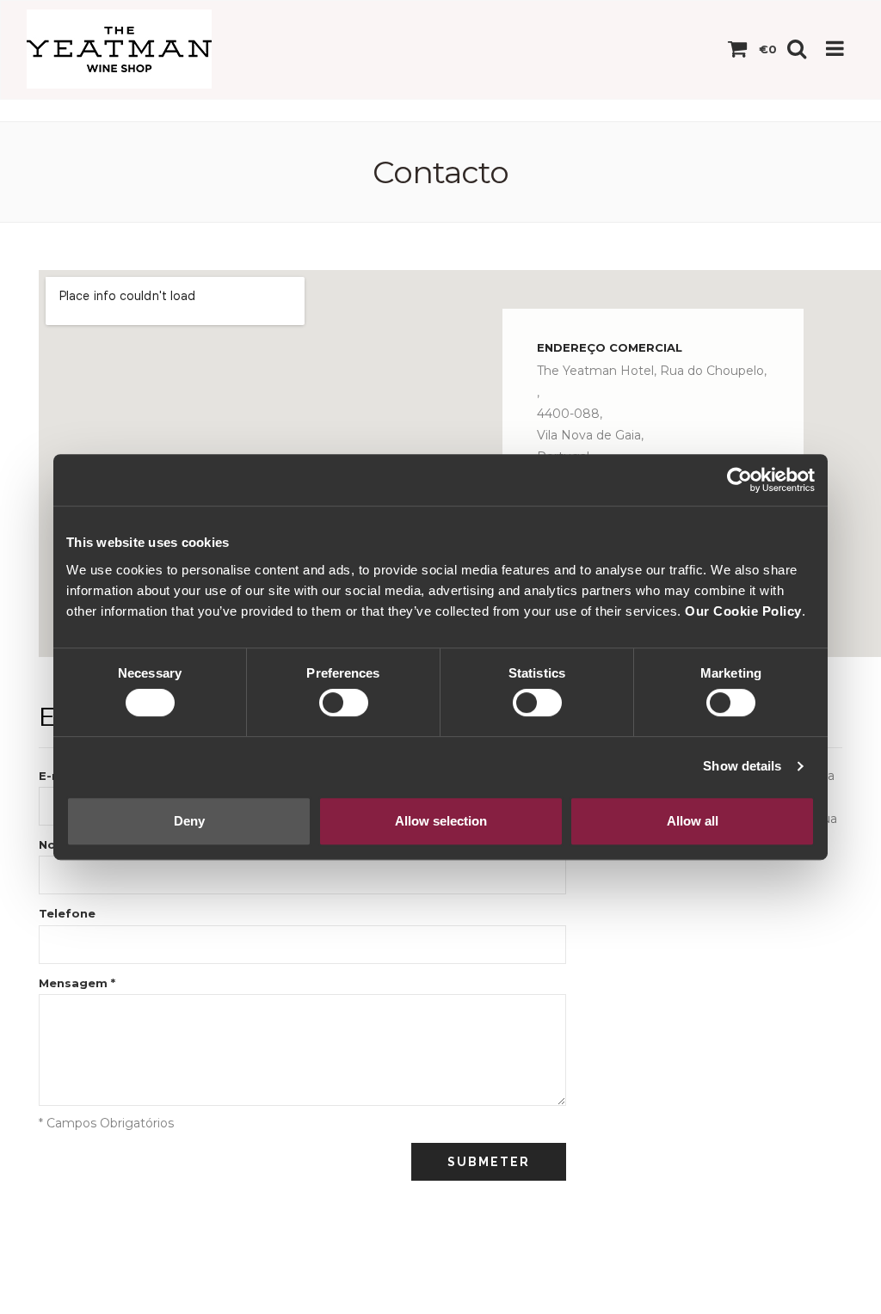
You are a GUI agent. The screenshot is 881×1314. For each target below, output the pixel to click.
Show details (742, 765)
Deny (189, 821)
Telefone (67, 912)
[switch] (343, 702)
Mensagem (77, 983)
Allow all (692, 821)
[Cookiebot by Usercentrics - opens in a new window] (739, 480)
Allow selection (441, 821)
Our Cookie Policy (743, 611)
